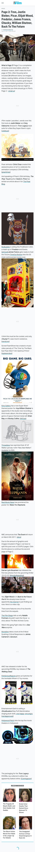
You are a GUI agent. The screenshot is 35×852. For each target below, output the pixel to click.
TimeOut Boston (16, 254)
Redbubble (5, 247)
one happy (20, 714)
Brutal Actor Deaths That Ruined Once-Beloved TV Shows (23, 808)
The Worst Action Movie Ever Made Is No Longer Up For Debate (9, 834)
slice (19, 537)
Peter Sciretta (8, 29)
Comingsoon (26, 779)
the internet (14, 602)
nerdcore (5, 341)
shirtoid (5, 252)
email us (11, 91)
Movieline (5, 632)
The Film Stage (7, 615)
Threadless (5, 445)
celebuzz (5, 131)
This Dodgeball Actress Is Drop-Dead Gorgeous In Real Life (25, 835)
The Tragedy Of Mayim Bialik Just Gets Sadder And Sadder (9, 807)
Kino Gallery (6, 406)
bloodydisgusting (16, 575)
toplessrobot (7, 353)
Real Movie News (7, 502)
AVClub (23, 418)
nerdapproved (7, 716)
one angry (28, 714)
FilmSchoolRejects (8, 676)
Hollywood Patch (7, 720)
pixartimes (6, 172)
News (3, 8)
